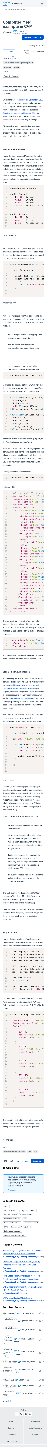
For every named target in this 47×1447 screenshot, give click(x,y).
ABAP (5, 1206)
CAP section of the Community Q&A (27, 100)
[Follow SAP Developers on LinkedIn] (30, 1414)
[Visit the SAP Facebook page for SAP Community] (17, 1414)
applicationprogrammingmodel (14, 1151)
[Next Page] (25, 1238)
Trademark (11, 1435)
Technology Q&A (12, 1293)
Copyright (12, 1428)
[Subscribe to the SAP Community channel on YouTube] (26, 1414)
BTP (5, 1227)
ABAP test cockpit (10, 1215)
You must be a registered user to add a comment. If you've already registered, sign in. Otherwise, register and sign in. (22, 1181)
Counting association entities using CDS (19, 113)
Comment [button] (37, 1161)
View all (6, 1401)
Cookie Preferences (12, 1441)
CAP (29, 1151)
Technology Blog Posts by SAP (15, 9)
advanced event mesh (11, 1219)
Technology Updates (11, 76)
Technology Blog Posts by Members (20, 1257)
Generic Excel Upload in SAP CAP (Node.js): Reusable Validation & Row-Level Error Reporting (21, 1265)
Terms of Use (35, 1421)
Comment (12, 1190)
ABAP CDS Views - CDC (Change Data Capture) (19, 1210)
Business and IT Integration (20, 1227)
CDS (35, 1151)
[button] (13, 56)
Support (35, 1435)
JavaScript (7, 68)
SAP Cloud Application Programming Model (18, 63)
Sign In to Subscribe (32, 37)
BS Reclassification (30, 1223)
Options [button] (23, 41)
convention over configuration (22, 698)
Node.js (16, 68)
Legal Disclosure (35, 1428)
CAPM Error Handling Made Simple (17, 1298)
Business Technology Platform (14, 1235)
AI (24, 1219)
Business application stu (12, 1231)
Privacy (11, 1421)
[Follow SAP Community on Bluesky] (21, 1414)
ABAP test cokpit (25, 1215)
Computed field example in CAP (17, 24)
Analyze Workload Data (12, 1223)
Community (17, 3)
